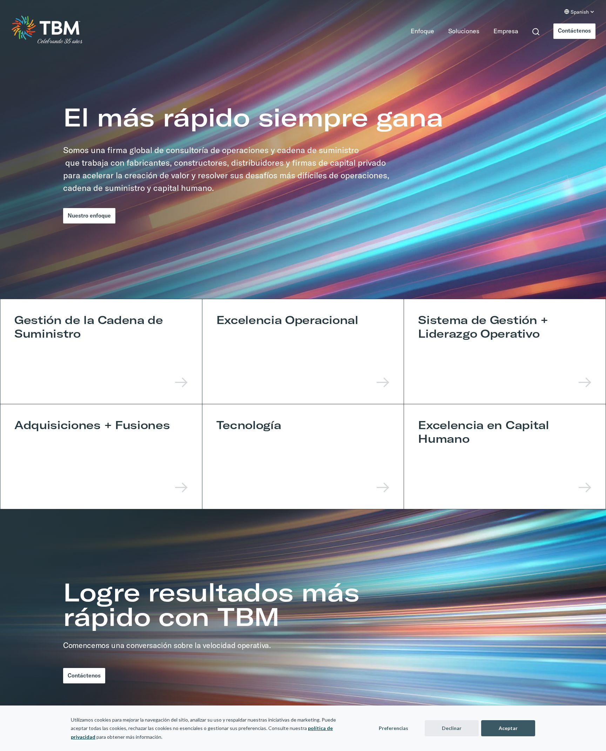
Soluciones (457, 31)
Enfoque (416, 31)
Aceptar (508, 728)
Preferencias (393, 728)
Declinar (452, 728)
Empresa (499, 31)
